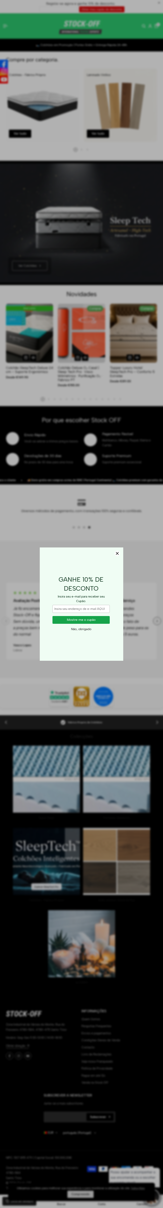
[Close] (117, 553)
